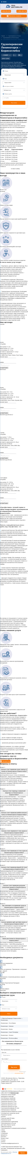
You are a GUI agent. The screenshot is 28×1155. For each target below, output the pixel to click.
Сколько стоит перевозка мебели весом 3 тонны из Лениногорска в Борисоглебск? (14, 813)
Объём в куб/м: (8, 94)
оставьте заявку (15, 168)
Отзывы (3, 1140)
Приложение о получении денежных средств (12, 977)
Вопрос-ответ (5, 1138)
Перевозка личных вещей (8, 1094)
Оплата (3, 1141)
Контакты (3, 1136)
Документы (4, 1135)
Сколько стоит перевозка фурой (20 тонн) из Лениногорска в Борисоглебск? (14, 868)
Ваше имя (4, 1052)
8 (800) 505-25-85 (6, 11)
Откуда (6, 71)
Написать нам (14, 1093)
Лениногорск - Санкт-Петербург (9, 1032)
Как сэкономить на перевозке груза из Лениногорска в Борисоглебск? (14, 906)
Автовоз (3, 1116)
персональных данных (19, 1073)
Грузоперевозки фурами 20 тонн (10, 1108)
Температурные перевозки (8, 1109)
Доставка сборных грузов (8, 1125)
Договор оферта (4, 988)
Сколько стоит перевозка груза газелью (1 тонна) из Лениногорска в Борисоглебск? (14, 770)
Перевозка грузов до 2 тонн (8, 1101)
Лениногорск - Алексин (7, 1026)
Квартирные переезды (7, 1096)
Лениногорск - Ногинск (7, 1035)
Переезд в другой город (7, 1118)
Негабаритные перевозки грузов (10, 1113)
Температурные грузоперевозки (10, 291)
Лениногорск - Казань (7, 1029)
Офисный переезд (6, 1126)
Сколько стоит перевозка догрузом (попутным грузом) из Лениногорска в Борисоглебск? (14, 887)
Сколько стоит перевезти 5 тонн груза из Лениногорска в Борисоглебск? (14, 832)
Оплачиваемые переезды (8, 1099)
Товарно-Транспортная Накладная (9, 983)
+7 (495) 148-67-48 (21, 11)
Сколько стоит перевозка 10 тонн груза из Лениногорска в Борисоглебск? (14, 851)
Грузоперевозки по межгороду (9, 1121)
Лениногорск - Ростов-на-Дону (9, 1038)
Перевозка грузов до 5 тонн (8, 1104)
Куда (5, 78)
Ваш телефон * (5, 1058)
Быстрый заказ (7, 761)
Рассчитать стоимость (15, 16)
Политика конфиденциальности (10, 1143)
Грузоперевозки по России (8, 1123)
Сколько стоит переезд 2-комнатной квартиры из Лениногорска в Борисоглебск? (14, 792)
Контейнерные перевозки (8, 279)
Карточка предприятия (6, 963)
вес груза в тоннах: (9, 86)
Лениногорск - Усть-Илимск (8, 1023)
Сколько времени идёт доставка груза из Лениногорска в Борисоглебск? (14, 923)
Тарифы (3, 1131)
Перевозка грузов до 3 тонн (8, 1103)
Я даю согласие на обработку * (13, 1073)
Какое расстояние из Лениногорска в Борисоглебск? (14, 939)
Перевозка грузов (6, 1119)
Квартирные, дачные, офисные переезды (12, 266)
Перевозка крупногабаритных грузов (11, 1111)
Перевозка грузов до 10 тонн (9, 1106)
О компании (4, 1133)
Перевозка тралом (6, 1114)
